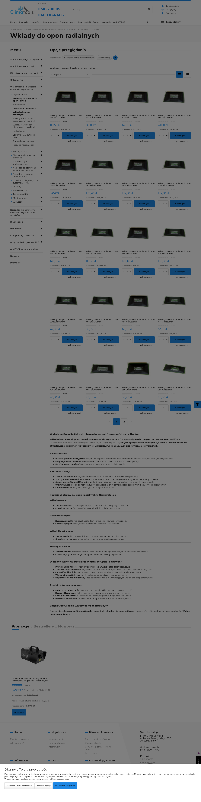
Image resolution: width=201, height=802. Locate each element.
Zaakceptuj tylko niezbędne (19, 786)
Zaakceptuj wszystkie (65, 786)
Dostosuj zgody (43, 786)
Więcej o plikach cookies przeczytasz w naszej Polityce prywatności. (36, 779)
